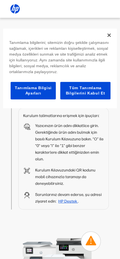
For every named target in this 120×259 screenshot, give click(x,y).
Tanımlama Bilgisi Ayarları (33, 90)
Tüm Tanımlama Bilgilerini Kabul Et (85, 90)
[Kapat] (109, 35)
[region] (60, 68)
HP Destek (68, 201)
